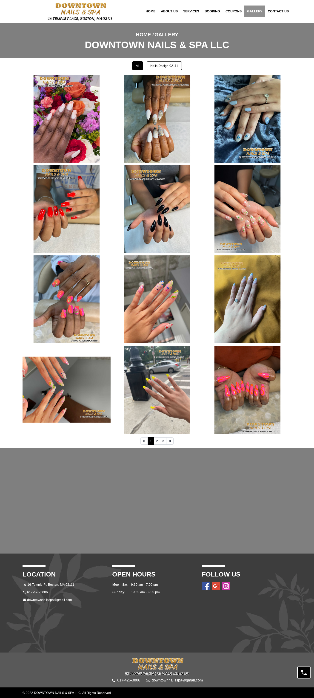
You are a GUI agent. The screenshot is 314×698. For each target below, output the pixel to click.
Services (191, 11)
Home (150, 11)
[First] (144, 441)
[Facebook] (206, 586)
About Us (169, 11)
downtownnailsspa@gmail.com (49, 600)
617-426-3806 (37, 592)
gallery (254, 11)
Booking (212, 11)
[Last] (170, 441)
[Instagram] (226, 586)
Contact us (278, 11)
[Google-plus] (216, 586)
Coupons (234, 11)
